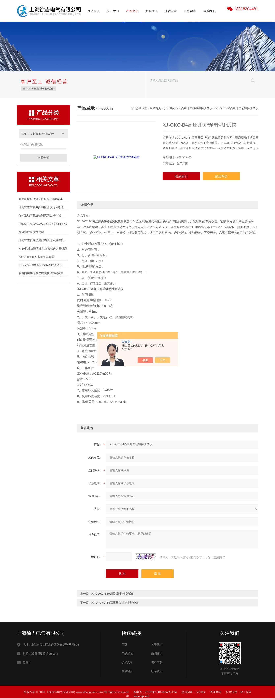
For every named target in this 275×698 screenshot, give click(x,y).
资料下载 (156, 662)
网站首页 (93, 11)
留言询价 (221, 176)
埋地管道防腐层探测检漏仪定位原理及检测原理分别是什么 (43, 207)
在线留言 (190, 11)
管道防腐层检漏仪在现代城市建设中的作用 (43, 273)
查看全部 (43, 157)
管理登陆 (215, 692)
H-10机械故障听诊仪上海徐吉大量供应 (43, 248)
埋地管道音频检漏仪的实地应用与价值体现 (43, 240)
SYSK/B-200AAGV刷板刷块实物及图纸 (43, 223)
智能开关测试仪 (32, 144)
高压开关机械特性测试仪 (38, 88)
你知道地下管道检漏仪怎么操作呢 (40, 215)
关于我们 (113, 11)
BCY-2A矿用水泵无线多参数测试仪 (40, 265)
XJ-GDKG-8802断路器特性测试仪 (112, 593)
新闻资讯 (151, 11)
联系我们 (209, 11)
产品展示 (170, 108)
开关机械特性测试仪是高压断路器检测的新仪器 (43, 199)
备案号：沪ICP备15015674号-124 (155, 692)
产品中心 (132, 11)
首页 (124, 644)
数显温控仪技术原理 (31, 232)
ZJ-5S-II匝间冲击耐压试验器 (36, 256)
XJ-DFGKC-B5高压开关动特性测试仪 (114, 602)
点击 (63, 133)
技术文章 (171, 11)
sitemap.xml (141, 696)
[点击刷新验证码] (146, 556)
